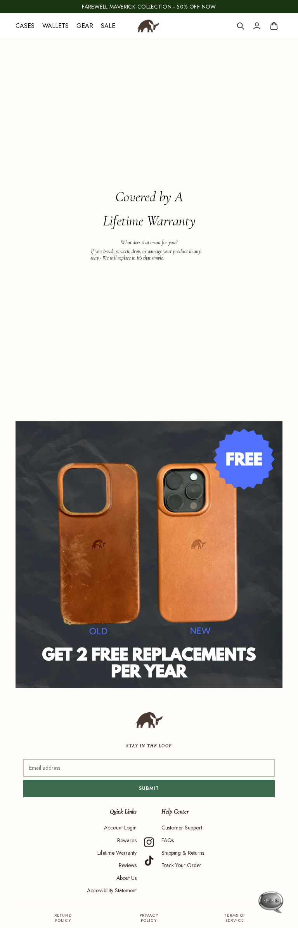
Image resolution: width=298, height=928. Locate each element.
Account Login (120, 827)
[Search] (240, 26)
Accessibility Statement (112, 890)
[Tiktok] (149, 861)
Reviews (128, 865)
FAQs (167, 840)
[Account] (256, 26)
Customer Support (181, 827)
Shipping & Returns (182, 853)
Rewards (127, 840)
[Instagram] (149, 842)
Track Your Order (181, 865)
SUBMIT (149, 788)
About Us (126, 878)
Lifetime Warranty (117, 853)
